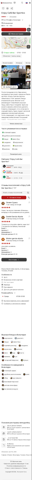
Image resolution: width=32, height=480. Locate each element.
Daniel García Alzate (14, 217)
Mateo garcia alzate (14, 238)
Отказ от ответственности (13, 468)
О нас (27, 463)
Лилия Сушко (12, 202)
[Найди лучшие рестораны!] (6, 3)
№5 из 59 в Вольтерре (11, 20)
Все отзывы (13, 260)
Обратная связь (17, 461)
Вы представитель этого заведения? (16, 301)
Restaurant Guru (21, 471)
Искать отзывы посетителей (12, 192)
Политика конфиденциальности (16, 466)
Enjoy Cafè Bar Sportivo (13, 13)
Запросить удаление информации (14, 463)
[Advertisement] (16, 319)
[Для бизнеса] (14, 2)
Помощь (24, 468)
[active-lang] (26, 2)
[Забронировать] (13, 29)
